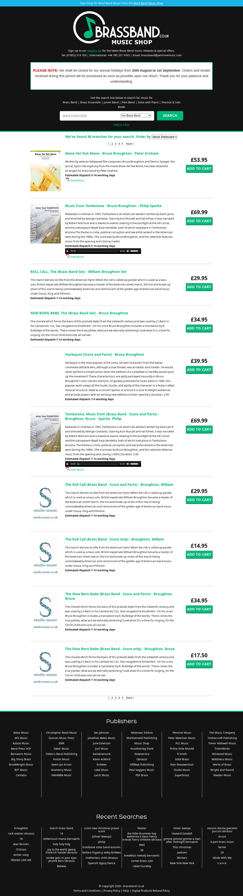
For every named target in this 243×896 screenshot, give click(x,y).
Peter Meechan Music (182, 738)
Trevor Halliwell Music (222, 743)
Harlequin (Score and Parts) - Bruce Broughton (104, 354)
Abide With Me (222, 858)
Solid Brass (182, 759)
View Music (77, 180)
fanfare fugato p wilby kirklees (101, 852)
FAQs (126, 890)
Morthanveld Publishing (141, 738)
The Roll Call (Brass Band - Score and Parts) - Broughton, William (119, 484)
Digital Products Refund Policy (151, 890)
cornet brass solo (142, 861)
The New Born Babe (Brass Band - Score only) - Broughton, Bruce (120, 648)
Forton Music (61, 759)
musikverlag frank (141, 748)
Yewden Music (222, 775)
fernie (222, 847)
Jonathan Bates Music (101, 738)
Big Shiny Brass (21, 759)
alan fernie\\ (21, 844)
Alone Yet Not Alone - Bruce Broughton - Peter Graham (112, 153)
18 (21, 839)
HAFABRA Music (61, 775)
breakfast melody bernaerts (141, 855)
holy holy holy (61, 844)
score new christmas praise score (101, 829)
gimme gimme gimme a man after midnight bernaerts (181, 840)
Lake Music (102, 770)
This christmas (182, 847)
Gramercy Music (61, 770)
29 (222, 852)
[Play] (67, 251)
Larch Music (101, 775)
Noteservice (141, 754)
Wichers (182, 858)
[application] (103, 251)
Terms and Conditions (87, 890)
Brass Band (70, 102)
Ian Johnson (101, 732)
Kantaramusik (101, 754)
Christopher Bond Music (61, 732)
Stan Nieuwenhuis (182, 764)
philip (101, 842)
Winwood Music (222, 754)
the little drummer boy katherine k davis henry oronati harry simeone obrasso (141, 836)
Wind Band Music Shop (148, 3)
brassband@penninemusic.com (161, 55)
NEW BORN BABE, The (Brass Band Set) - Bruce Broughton (79, 313)
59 (141, 850)
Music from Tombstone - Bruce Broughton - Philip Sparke (113, 205)
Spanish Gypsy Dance (101, 863)
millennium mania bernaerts (61, 839)
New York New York (182, 863)
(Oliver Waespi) (101, 836)
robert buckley (142, 866)
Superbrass (182, 775)
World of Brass (222, 764)
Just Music (101, 748)
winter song (21, 854)
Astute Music (21, 743)
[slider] (135, 250)
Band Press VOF (21, 748)
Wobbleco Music (222, 759)
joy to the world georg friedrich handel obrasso (61, 851)
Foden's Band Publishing (61, 754)
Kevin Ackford (101, 759)
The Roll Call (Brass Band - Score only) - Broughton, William (114, 539)
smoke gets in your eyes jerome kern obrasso (61, 859)
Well (142, 845)
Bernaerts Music (21, 754)
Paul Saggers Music (141, 770)
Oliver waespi (182, 828)
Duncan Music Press (61, 738)
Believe (61, 866)
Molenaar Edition (142, 732)
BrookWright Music (21, 764)
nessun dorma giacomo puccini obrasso (222, 829)
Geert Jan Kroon (61, 764)
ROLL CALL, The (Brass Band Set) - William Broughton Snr (78, 271)
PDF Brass (142, 775)
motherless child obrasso (102, 858)
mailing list (94, 50)
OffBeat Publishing (142, 764)
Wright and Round (222, 770)
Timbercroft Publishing (222, 738)
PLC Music (182, 743)
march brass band (61, 828)
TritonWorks (222, 748)
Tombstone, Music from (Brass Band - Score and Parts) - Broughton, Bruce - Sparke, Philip (112, 416)
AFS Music (21, 738)
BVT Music (21, 770)
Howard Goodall (182, 833)
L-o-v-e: (222, 863)
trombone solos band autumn (102, 847)
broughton (21, 828)
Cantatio (21, 775)
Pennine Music (182, 732)
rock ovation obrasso (21, 833)
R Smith (182, 754)
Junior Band (111, 102)
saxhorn (182, 852)
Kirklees (102, 764)
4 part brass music (222, 842)
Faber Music (61, 748)
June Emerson (101, 743)
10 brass (21, 849)
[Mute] (127, 251)
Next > (130, 143)
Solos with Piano (148, 102)
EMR (61, 743)
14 (61, 833)
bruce (222, 836)
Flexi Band (128, 102)
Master (141, 828)
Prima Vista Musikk (182, 748)
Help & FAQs (121, 124)
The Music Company (222, 732)
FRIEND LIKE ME (21, 860)
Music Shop (141, 743)
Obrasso (141, 759)
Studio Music (182, 770)
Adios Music (21, 732)
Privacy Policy (111, 890)
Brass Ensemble (90, 102)
